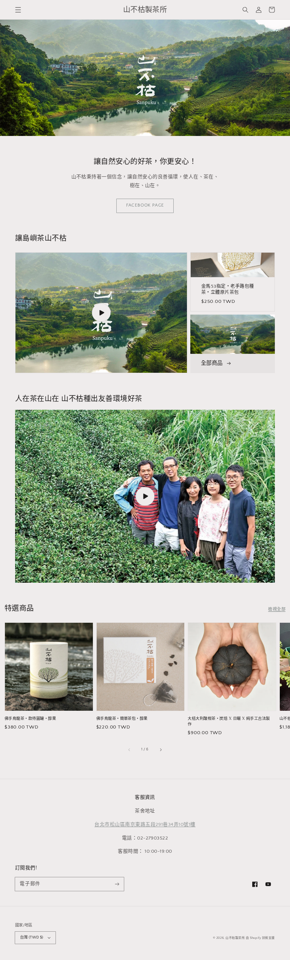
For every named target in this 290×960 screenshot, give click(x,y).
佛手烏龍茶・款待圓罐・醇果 (30, 719)
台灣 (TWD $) (31, 937)
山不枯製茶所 (235, 938)
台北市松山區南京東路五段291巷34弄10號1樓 (145, 824)
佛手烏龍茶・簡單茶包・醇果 (122, 719)
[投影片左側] (129, 749)
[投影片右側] (161, 749)
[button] (18, 9)
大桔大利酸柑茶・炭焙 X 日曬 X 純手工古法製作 (229, 721)
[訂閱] (117, 884)
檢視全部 (276, 609)
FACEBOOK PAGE (145, 205)
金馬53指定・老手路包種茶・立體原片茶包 (227, 289)
